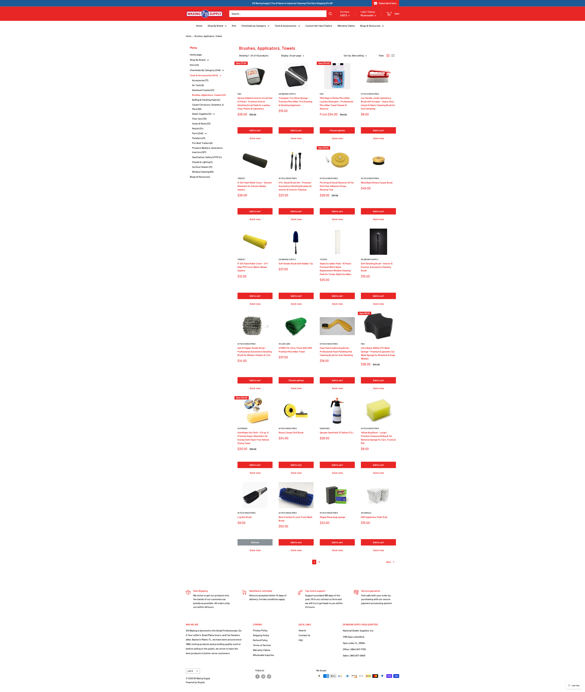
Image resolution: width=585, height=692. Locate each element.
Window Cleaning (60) (202, 171)
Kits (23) (194, 64)
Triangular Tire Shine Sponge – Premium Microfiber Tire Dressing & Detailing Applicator (295, 101)
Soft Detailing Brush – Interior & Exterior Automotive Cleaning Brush (377, 267)
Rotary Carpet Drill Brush (291, 432)
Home (199, 25)
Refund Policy (260, 640)
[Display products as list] (393, 55)
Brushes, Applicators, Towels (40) (209, 95)
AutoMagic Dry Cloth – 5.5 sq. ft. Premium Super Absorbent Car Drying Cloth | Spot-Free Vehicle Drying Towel (253, 437)
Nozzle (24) (197, 128)
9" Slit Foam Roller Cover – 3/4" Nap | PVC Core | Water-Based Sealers (253, 267)
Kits (234, 25)
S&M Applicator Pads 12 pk (374, 517)
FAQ (301, 640)
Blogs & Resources (370, 25)
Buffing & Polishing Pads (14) (206, 99)
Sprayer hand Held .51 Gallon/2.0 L (337, 432)
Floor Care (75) (199, 118)
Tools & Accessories (286, 25)
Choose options (337, 130)
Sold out (255, 542)
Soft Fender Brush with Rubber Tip (296, 263)
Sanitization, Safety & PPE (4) (207, 157)
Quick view (255, 138)
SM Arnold (366, 513)
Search (302, 630)
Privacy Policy (260, 630)
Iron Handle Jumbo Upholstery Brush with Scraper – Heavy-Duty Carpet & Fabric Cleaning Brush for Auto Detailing (378, 103)
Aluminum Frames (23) (203, 90)
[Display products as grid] (388, 55)
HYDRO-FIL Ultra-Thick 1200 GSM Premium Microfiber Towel (295, 350)
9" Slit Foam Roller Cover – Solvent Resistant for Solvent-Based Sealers (255, 186)
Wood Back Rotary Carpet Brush (377, 182)
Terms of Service (262, 645)
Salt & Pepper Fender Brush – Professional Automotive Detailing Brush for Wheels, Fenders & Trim (255, 351)
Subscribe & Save (387, 3)
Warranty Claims (346, 25)
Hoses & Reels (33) (201, 123)
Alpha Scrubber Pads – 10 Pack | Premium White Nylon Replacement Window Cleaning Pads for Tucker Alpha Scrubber (335, 268)
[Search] (330, 13)
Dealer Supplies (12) (202, 113)
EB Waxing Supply (287, 94)
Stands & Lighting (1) (202, 162)
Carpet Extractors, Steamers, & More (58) (208, 106)
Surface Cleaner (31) (202, 167)
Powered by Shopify (195, 682)
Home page (196, 54)
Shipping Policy (261, 635)
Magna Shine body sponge (332, 517)
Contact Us (304, 635)
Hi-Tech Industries (370, 94)
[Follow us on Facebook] (257, 676)
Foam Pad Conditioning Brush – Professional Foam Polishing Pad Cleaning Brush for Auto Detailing (336, 351)
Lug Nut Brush (245, 517)
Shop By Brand (215, 25)
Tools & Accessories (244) (204, 75)
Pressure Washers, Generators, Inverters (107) (207, 149)
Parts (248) (198, 133)
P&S (239, 94)
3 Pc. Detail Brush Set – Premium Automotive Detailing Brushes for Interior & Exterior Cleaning (295, 186)
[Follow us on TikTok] (269, 676)
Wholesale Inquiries (263, 655)
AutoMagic (243, 428)
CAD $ (190, 671)
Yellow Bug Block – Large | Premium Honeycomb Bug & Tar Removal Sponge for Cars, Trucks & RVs (378, 437)
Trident (241, 178)
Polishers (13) (198, 138)
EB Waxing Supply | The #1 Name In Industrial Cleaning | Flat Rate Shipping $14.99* (292, 3)
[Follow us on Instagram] (263, 676)
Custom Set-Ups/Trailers (318, 25)
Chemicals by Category (253, 25)
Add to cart (255, 130)
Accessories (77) (200, 80)
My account (367, 15)
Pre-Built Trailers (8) (202, 143)
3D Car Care (284, 344)
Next (388, 562)
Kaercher (325, 428)
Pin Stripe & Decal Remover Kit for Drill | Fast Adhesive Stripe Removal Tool (337, 186)
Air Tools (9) (198, 85)
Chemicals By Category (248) (205, 70)
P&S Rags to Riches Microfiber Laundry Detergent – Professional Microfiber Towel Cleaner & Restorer (336, 103)
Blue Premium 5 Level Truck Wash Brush (295, 519)
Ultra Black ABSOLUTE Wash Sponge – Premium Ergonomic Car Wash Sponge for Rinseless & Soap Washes (378, 353)
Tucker (323, 259)
